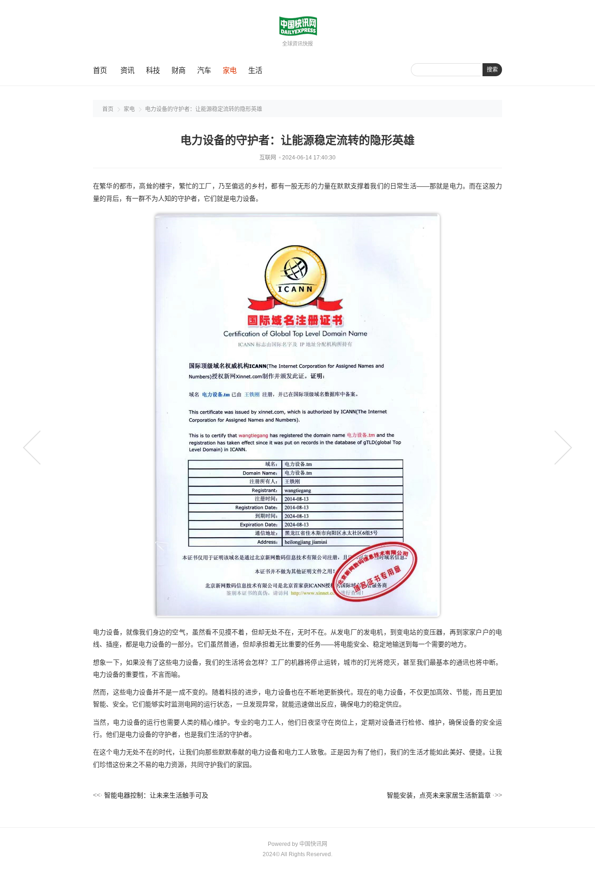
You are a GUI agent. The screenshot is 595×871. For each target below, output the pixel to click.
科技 (153, 70)
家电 (230, 70)
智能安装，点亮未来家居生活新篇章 (439, 795)
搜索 (492, 69)
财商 (178, 70)
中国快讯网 (313, 844)
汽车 (204, 70)
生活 (255, 70)
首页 (100, 70)
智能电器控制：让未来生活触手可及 (156, 795)
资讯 (127, 70)
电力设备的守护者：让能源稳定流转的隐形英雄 (203, 109)
